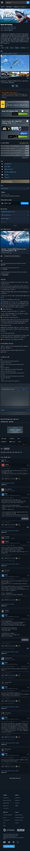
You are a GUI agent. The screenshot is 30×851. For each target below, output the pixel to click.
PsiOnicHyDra (8, 658)
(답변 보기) (4, 484)
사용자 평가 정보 (4, 421)
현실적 (17, 47)
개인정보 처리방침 (7, 815)
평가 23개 (7, 461)
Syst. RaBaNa (8, 489)
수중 (7, 47)
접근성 (4, 817)
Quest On (5, 269)
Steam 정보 (6, 797)
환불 (4, 825)
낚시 (12, 47)
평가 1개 (6, 683)
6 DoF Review (5, 275)
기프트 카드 (6, 808)
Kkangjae (7, 536)
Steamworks (6, 803)
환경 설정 (11, 421)
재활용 (16, 805)
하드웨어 (17, 803)
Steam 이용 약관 (7, 800)
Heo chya (7, 570)
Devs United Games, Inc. (10, 28)
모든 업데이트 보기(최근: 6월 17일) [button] (11, 256)
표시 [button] (19, 441)
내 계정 (17, 822)
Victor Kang (8, 713)
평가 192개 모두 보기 (15, 778)
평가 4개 (13, 659)
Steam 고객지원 (19, 820)
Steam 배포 (6, 805)
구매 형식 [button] (11, 438)
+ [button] (27, 47)
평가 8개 (13, 538)
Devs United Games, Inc (10, 27)
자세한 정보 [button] (25, 518)
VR (2, 47)
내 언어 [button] (6, 448)
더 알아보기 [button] (25, 203)
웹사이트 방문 (5, 218)
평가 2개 (6, 571)
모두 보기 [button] (24, 157)
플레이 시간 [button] (12, 441)
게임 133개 (7, 659)
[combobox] (16, 2)
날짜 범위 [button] (3, 441)
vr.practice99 (8, 682)
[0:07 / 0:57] (15, 63)
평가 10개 (7, 611)
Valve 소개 (17, 797)
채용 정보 (17, 800)
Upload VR (3, 264)
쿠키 (4, 822)
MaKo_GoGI (8, 749)
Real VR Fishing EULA (7, 182)
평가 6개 (13, 490)
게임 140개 (7, 538)
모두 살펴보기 (24, 143)
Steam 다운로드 (19, 815)
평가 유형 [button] (3, 438)
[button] (2, 7)
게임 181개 (7, 490)
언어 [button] (18, 438)
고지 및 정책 (6, 820)
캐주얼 (23, 47)
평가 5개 (6, 750)
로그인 (2, 81)
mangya (7, 610)
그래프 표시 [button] (24, 444)
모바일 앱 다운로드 (8, 846)
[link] (13, 136)
